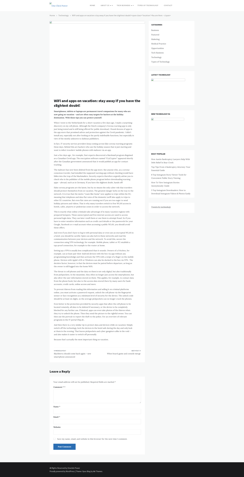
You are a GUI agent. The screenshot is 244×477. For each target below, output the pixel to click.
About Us (105, 5)
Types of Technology (148, 5)
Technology (156, 57)
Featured (155, 34)
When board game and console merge (124, 353)
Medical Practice (158, 43)
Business (155, 30)
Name (56, 406)
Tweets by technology (161, 207)
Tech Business (123, 5)
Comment (58, 387)
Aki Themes (97, 471)
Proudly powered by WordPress (62, 471)
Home (92, 5)
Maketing (155, 39)
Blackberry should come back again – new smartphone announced (72, 355)
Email (56, 417)
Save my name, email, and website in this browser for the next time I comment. (92, 439)
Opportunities (157, 48)
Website (57, 427)
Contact (168, 5)
